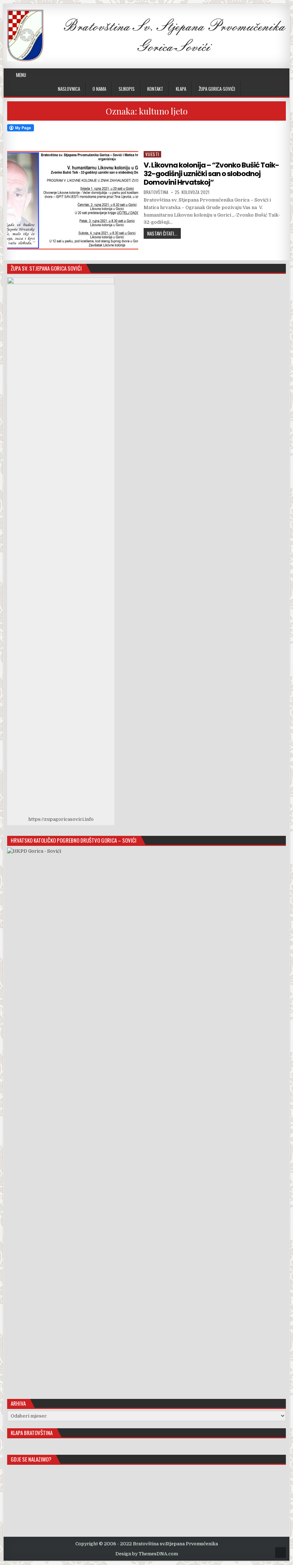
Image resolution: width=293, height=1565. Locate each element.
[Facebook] (250, 75)
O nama (99, 88)
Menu (21, 74)
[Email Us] (275, 75)
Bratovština (156, 192)
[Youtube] (267, 75)
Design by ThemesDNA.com (146, 1553)
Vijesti (152, 154)
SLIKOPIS (127, 88)
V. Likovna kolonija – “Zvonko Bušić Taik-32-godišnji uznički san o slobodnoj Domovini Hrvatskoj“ (211, 173)
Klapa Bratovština (32, 1432)
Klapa (181, 88)
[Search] (284, 75)
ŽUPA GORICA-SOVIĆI (217, 88)
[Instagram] (258, 75)
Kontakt (155, 88)
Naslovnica (69, 88)
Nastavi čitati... (164, 233)
